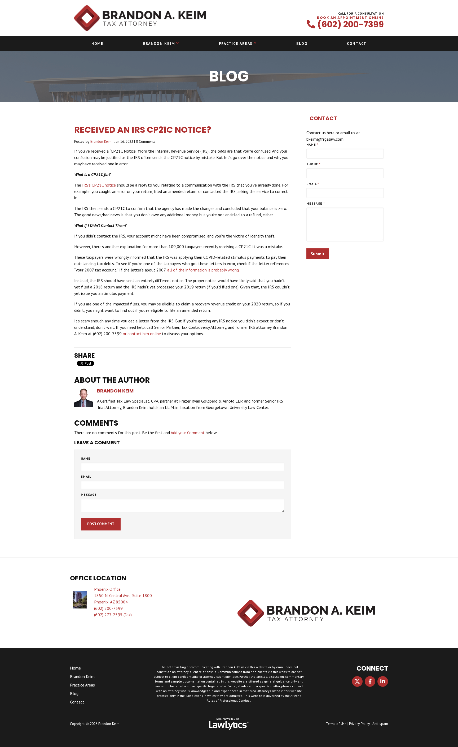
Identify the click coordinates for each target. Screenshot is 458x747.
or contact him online (142, 333)
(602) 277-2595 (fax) (113, 614)
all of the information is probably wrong (203, 270)
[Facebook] (370, 681)
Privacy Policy (359, 723)
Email (86, 476)
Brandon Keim (159, 43)
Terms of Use (336, 723)
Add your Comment (188, 432)
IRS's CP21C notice (99, 185)
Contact (357, 43)
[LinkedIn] (382, 681)
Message (89, 494)
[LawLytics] (229, 724)
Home (97, 43)
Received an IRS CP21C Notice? (142, 130)
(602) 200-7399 (350, 24)
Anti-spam (380, 723)
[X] (357, 681)
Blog (301, 43)
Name (85, 458)
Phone (313, 164)
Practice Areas (236, 43)
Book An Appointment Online (350, 18)
